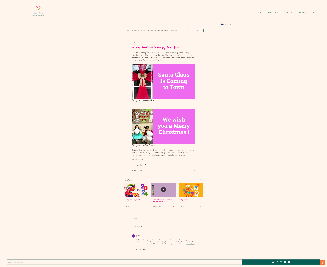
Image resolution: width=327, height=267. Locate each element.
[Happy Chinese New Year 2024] (136, 190)
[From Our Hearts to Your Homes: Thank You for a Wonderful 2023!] (163, 190)
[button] (188, 30)
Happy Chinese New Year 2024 (133, 200)
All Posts (126, 31)
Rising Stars (38, 13)
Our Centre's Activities (137, 159)
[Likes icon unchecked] (137, 249)
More (173, 31)
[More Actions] (194, 236)
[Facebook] (285, 262)
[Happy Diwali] (191, 190)
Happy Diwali (184, 200)
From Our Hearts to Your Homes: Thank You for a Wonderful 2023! (162, 200)
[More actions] (194, 42)
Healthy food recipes (138, 31)
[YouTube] (273, 262)
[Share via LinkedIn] (141, 165)
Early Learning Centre (38, 15)
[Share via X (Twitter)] (137, 165)
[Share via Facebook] (133, 165)
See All (202, 180)
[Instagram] (289, 262)
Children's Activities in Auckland (158, 31)
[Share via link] (145, 165)
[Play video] (163, 81)
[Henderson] (277, 262)
